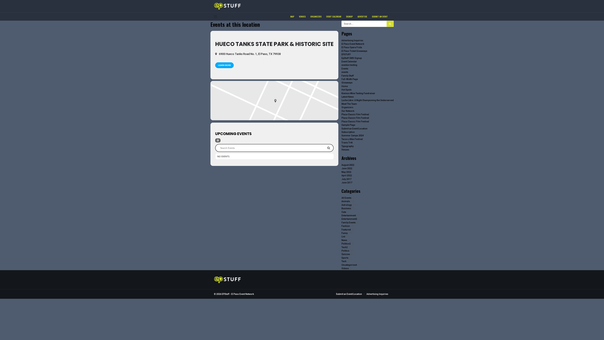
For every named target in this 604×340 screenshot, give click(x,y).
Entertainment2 (349, 219)
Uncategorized (349, 265)
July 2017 (346, 179)
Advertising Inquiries (352, 40)
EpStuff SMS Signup (351, 58)
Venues (345, 149)
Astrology (346, 205)
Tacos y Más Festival (352, 139)
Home (344, 86)
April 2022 (346, 175)
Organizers (347, 107)
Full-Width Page (349, 79)
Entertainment (348, 215)
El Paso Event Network (352, 44)
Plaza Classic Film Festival (355, 114)
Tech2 (344, 247)
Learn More (224, 65)
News (344, 240)
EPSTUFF (346, 54)
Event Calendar (349, 61)
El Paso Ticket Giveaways (354, 51)
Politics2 (346, 243)
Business (346, 208)
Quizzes (345, 254)
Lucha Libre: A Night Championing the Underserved (367, 100)
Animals (345, 201)
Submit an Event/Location (354, 128)
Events (344, 68)
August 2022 (347, 165)
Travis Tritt (346, 142)
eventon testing (349, 65)
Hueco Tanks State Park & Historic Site (274, 44)
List (343, 236)
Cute (343, 212)
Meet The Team (349, 104)
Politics (345, 250)
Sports (344, 258)
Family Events (348, 222)
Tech (343, 261)
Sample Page (348, 125)
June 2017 (346, 182)
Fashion (345, 226)
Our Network (347, 111)
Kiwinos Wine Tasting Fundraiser (358, 93)
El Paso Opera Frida (351, 47)
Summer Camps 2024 (352, 135)
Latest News (347, 97)
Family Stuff (347, 75)
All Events (346, 198)
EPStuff (225, 294)
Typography (347, 146)
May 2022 (346, 172)
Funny (344, 233)
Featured (346, 229)
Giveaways (346, 82)
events (344, 72)
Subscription (348, 132)
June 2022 (346, 168)
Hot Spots (346, 89)
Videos (345, 268)
